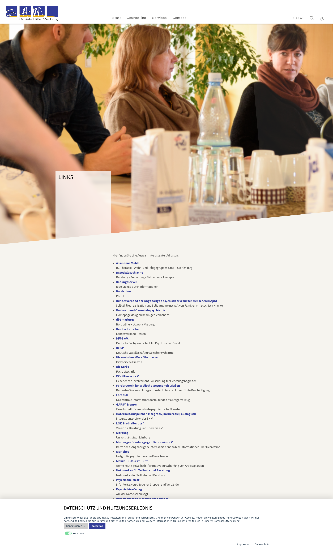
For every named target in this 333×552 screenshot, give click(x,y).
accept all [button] (97, 526)
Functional (79, 533)
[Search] (311, 18)
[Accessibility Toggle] (322, 18)
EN (297, 18)
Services (159, 18)
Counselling (136, 18)
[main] (194, 389)
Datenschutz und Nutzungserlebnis (108, 508)
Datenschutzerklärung (227, 521)
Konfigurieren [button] (74, 526)
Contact (179, 18)
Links (65, 177)
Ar (302, 18)
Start (116, 18)
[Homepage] (32, 13)
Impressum (243, 544)
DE (293, 18)
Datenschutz (262, 544)
